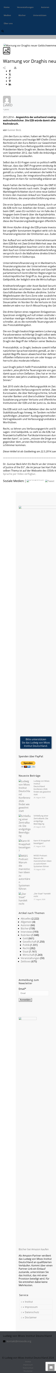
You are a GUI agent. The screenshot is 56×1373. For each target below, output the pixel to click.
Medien (7, 15)
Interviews (26, 931)
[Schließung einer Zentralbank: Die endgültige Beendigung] (25, 825)
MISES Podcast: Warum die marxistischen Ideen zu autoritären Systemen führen (43, 861)
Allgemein (26, 922)
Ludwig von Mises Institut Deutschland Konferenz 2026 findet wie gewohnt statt (42, 788)
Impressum (31, 1307)
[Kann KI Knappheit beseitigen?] (25, 845)
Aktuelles (26, 918)
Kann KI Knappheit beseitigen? (42, 842)
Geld (25, 938)
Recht (26, 948)
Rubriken (26, 935)
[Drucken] (16, 67)
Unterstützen (39, 15)
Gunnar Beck (14, 130)
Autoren (45, 7)
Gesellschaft (29, 941)
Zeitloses (26, 961)
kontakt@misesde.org (19, 1341)
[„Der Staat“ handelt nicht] (25, 898)
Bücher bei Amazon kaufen (34, 1249)
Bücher (22, 15)
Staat (26, 951)
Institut (29, 1301)
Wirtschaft (28, 954)
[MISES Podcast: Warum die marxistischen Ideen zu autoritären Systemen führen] (25, 872)
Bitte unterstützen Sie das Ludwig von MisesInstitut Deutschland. (36, 743)
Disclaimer (31, 1317)
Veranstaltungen (25, 7)
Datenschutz (32, 1312)
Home (7, 7)
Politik (26, 945)
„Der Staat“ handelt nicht (42, 895)
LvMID (8, 105)
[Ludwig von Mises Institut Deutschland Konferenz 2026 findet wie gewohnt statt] (25, 796)
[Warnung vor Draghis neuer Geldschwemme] (3, 45)
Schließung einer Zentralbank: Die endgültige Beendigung (41, 819)
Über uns (8, 23)
